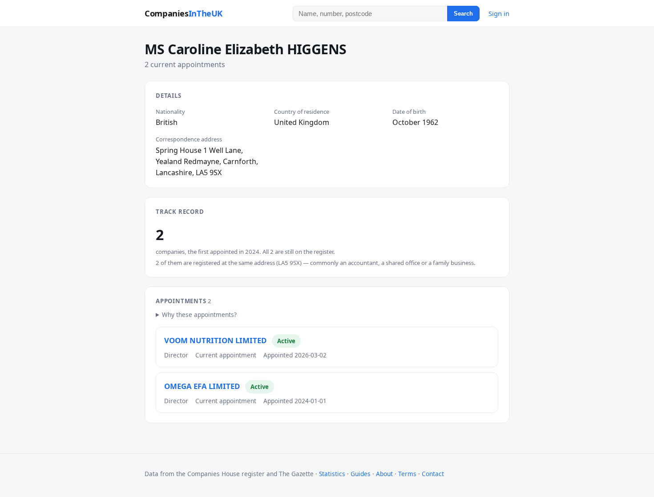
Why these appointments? (199, 314)
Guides (361, 473)
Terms (407, 473)
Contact (433, 473)
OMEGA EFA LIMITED (202, 386)
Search (463, 13)
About (384, 473)
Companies (183, 13)
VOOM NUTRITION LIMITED (215, 340)
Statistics (332, 473)
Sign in (498, 13)
